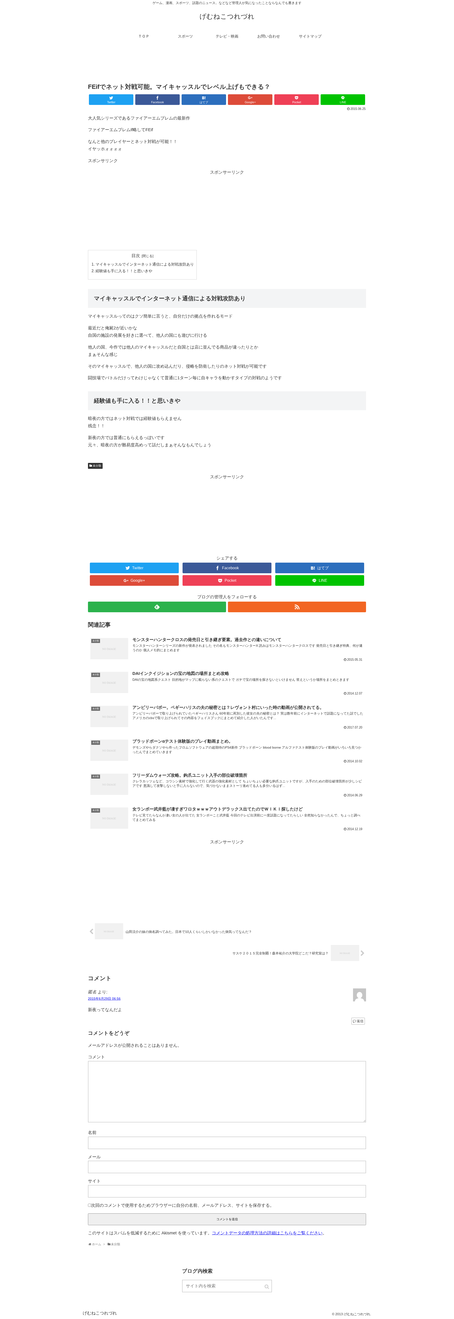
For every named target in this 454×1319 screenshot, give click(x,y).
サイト (94, 1181)
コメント (96, 1057)
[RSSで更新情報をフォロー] (297, 607)
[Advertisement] (227, 64)
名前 (92, 1132)
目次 (135, 255)
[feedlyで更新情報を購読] (157, 607)
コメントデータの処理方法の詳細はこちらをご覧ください (267, 1233)
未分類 (97, 465)
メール (94, 1157)
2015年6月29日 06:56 (104, 998)
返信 (360, 1021)
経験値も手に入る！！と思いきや (124, 271)
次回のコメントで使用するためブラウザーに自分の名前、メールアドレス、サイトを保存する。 (182, 1205)
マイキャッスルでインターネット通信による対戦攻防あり (145, 264)
